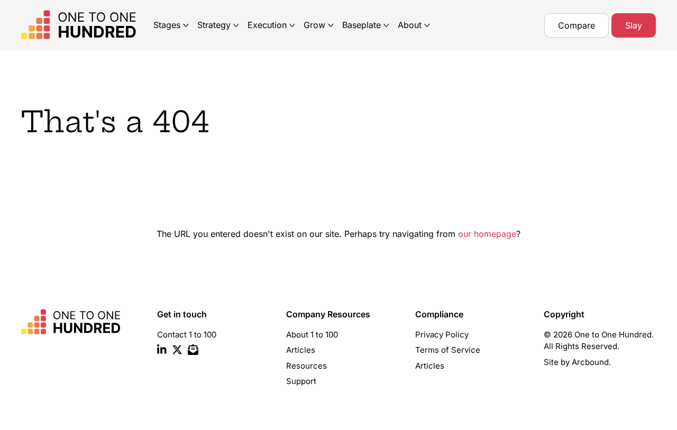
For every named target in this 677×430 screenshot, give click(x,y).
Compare (576, 25)
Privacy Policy (442, 335)
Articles (300, 350)
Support (301, 381)
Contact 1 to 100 (186, 335)
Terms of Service (447, 350)
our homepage (487, 233)
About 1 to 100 (312, 335)
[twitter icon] (177, 351)
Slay (633, 25)
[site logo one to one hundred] (87, 25)
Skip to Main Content (8, 16)
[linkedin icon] (162, 351)
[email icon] (193, 351)
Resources (306, 366)
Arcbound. (591, 362)
